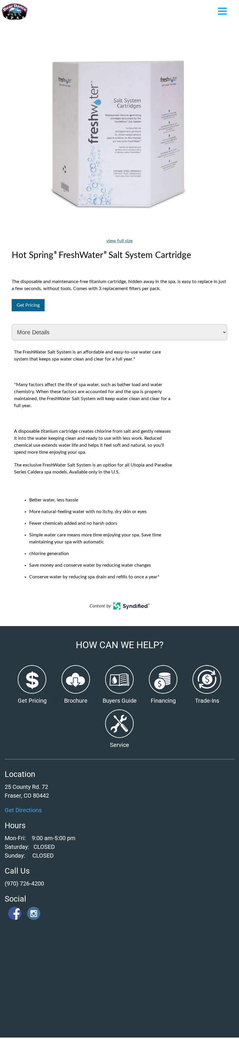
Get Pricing (28, 305)
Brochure (75, 700)
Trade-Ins (207, 700)
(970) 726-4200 (24, 883)
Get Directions (23, 810)
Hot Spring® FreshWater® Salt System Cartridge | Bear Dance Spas (14, 11)
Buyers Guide (120, 700)
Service (119, 744)
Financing (163, 700)
